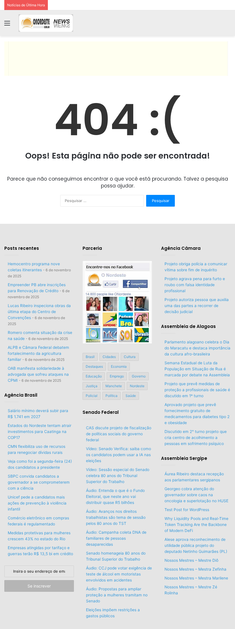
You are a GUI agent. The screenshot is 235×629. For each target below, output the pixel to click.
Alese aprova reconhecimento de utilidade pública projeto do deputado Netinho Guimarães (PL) (196, 545)
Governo (139, 376)
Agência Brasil (20, 395)
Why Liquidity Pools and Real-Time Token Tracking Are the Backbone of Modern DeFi (196, 524)
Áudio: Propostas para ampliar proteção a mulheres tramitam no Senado (117, 595)
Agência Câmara (181, 248)
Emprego (117, 376)
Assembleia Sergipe (184, 458)
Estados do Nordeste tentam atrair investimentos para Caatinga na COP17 (39, 431)
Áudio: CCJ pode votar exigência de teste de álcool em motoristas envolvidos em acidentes (119, 574)
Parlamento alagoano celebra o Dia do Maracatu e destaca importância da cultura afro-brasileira (197, 348)
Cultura (130, 357)
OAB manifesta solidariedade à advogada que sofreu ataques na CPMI (38, 374)
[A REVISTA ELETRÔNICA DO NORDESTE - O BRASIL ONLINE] (46, 23)
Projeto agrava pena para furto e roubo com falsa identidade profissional (194, 284)
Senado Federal (101, 412)
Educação (94, 376)
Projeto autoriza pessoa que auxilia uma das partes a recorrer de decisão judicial (196, 305)
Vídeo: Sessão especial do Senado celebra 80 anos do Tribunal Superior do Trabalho (117, 475)
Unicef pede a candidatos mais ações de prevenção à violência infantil (37, 503)
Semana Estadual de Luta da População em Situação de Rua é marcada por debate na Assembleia (197, 369)
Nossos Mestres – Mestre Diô (191, 560)
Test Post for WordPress (186, 509)
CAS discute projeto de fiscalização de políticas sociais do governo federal (118, 434)
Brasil (90, 357)
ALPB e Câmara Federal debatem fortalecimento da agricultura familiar (38, 353)
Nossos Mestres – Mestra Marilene (196, 578)
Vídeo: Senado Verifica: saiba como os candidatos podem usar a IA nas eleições (118, 454)
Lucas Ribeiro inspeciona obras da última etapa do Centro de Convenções (39, 311)
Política (111, 395)
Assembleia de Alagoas (188, 326)
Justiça (91, 386)
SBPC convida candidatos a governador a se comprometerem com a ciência (39, 482)
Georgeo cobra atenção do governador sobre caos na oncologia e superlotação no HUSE (196, 494)
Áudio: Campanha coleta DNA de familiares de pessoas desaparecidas (116, 538)
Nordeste (137, 386)
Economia (119, 366)
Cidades (109, 357)
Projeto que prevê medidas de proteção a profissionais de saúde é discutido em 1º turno (197, 389)
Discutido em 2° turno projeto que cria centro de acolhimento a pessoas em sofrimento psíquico (195, 437)
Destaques (94, 366)
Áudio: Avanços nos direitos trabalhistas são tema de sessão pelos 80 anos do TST (116, 517)
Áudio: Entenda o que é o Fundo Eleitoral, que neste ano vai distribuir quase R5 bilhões (115, 496)
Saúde (131, 395)
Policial (91, 395)
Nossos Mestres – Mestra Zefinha (195, 569)
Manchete (113, 386)
